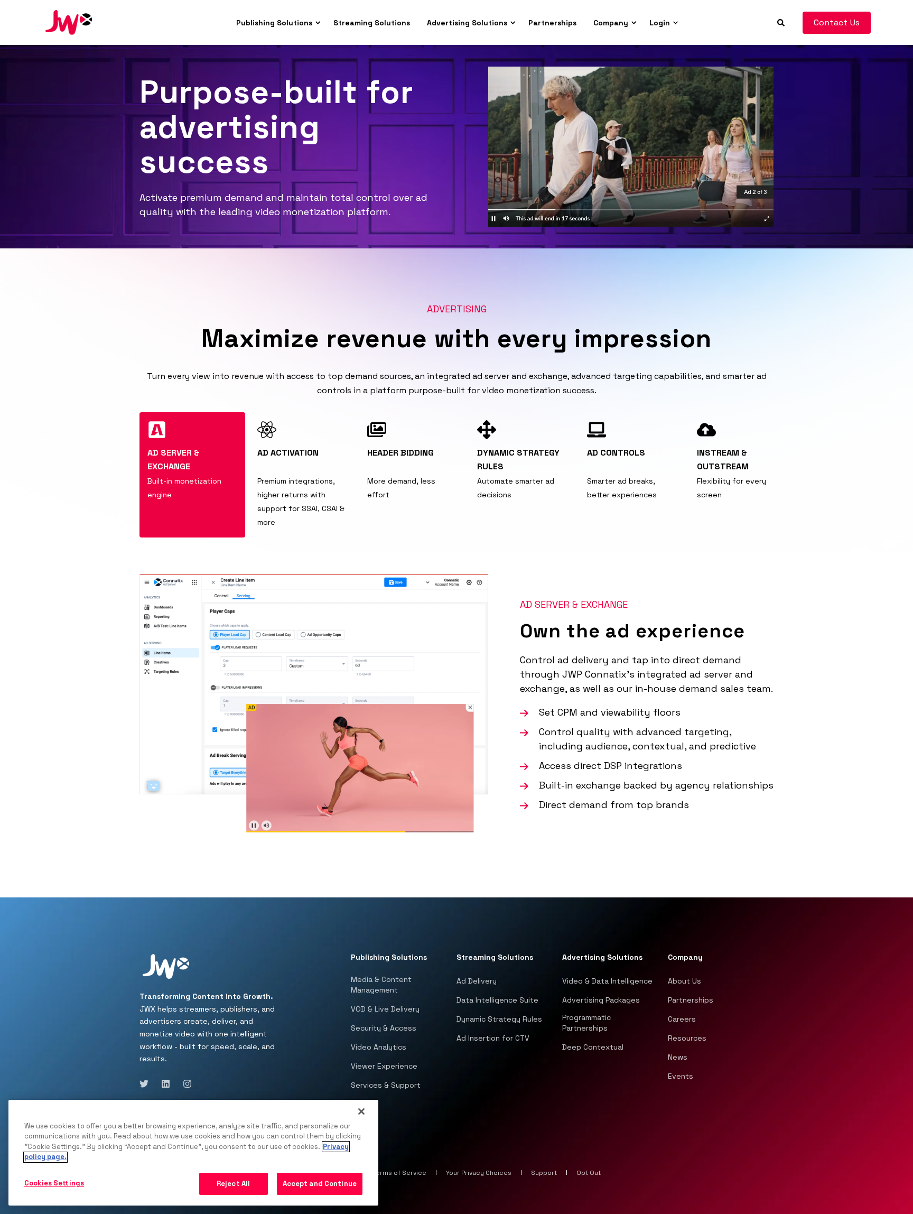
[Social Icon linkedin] (165, 1083)
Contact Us (837, 22)
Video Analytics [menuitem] (378, 1047)
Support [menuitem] (544, 1173)
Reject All (233, 1183)
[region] (193, 1153)
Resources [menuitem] (687, 1038)
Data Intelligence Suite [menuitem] (497, 1000)
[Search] (782, 21)
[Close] (361, 1111)
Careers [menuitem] (682, 1019)
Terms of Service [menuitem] (399, 1173)
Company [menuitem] (610, 22)
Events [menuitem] (680, 1076)
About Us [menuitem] (684, 981)
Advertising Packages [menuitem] (601, 1000)
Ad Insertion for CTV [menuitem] (492, 1038)
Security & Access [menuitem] (383, 1028)
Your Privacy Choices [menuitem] (478, 1173)
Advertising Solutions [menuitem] (467, 22)
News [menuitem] (677, 1057)
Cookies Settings (54, 1183)
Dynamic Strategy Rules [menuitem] (499, 1019)
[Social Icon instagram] (184, 1083)
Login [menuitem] (659, 22)
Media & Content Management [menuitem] (381, 985)
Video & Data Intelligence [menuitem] (607, 981)
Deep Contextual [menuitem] (592, 1047)
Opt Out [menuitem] (588, 1173)
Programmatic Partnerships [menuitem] (586, 1023)
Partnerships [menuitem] (552, 22)
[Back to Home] (68, 21)
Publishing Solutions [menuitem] (274, 22)
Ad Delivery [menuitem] (476, 981)
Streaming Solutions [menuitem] (371, 22)
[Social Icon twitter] (147, 1083)
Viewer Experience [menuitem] (384, 1066)
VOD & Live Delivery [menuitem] (385, 1009)
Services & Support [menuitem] (386, 1085)
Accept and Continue (320, 1183)
